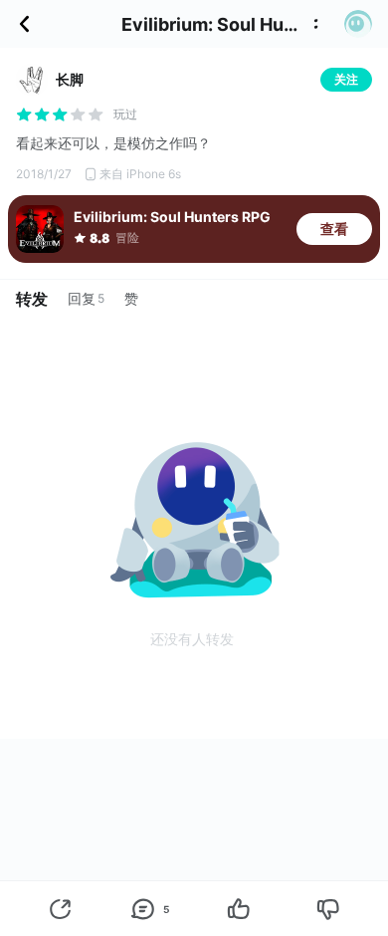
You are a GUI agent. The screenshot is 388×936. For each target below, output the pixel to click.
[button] (358, 24)
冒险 (127, 237)
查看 (334, 228)
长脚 (70, 79)
